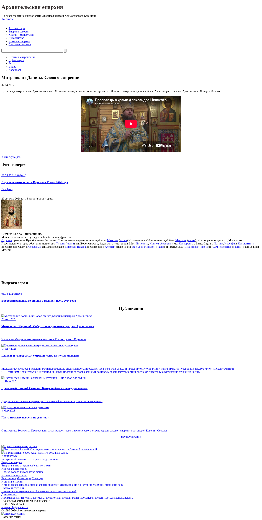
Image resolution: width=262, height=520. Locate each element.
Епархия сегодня (19, 31)
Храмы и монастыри (21, 34)
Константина (246, 243)
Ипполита (142, 243)
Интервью (35, 459)
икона (123, 240)
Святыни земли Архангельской (57, 491)
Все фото (6, 189)
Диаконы (127, 497)
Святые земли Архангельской (19, 491)
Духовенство (16, 37)
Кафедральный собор (14, 468)
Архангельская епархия (32, 7)
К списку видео (10, 156)
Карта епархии (43, 465)
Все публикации (131, 436)
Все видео (7, 300)
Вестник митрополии (22, 57)
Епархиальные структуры (17, 465)
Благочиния (8, 478)
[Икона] (11, 227)
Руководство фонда (31, 471)
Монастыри (24, 478)
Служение (21, 459)
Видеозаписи (50, 459)
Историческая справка (15, 484)
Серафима (34, 246)
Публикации (16, 60)
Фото (12, 63)
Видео (12, 66)
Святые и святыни (20, 44)
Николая (70, 246)
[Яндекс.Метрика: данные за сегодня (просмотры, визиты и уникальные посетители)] (13, 513)
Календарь (15, 69)
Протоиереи (87, 497)
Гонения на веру (113, 484)
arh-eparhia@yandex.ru (14, 507)
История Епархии (19, 41)
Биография (8, 459)
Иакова (81, 246)
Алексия (110, 246)
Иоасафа (229, 243)
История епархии (12, 481)
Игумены (26, 497)
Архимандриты (10, 497)
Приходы (37, 478)
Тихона (60, 243)
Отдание (6, 240)
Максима (112, 240)
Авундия (165, 243)
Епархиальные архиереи (44, 484)
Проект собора (10, 471)
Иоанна (218, 243)
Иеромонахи (53, 497)
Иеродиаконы (70, 497)
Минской (149, 246)
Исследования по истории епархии (81, 484)
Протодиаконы (113, 497)
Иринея (154, 243)
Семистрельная (222, 246)
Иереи (99, 497)
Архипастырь (17, 28)
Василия (137, 246)
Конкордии (185, 243)
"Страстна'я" (191, 246)
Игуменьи (39, 497)
